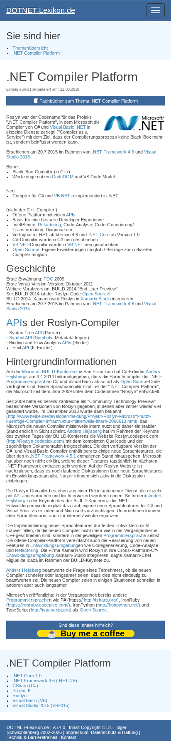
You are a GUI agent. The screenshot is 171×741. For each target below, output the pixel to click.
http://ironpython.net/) (119, 604)
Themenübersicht (30, 48)
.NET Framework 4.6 (113, 151)
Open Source (25, 249)
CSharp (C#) (25, 685)
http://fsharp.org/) (101, 599)
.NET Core (99, 234)
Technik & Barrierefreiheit (32, 737)
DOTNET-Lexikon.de (40, 10)
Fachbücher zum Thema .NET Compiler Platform (88, 100)
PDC (48, 278)
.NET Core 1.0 (27, 675)
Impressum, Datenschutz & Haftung (102, 732)
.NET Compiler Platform (36, 52)
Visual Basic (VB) (29, 700)
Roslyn (19, 695)
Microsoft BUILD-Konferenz (50, 371)
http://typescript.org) (51, 609)
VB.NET (62, 195)
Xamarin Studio (96, 298)
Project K (21, 690)
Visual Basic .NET (68, 127)
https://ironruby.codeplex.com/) (39, 604)
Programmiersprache (27, 381)
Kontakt (68, 737)
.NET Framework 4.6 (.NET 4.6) (44, 680)
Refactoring (49, 224)
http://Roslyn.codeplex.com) (36, 441)
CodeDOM (62, 176)
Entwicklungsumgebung (54, 545)
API (69, 214)
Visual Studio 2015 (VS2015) (41, 705)
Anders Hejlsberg (84, 431)
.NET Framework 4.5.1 (53, 455)
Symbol (16, 337)
